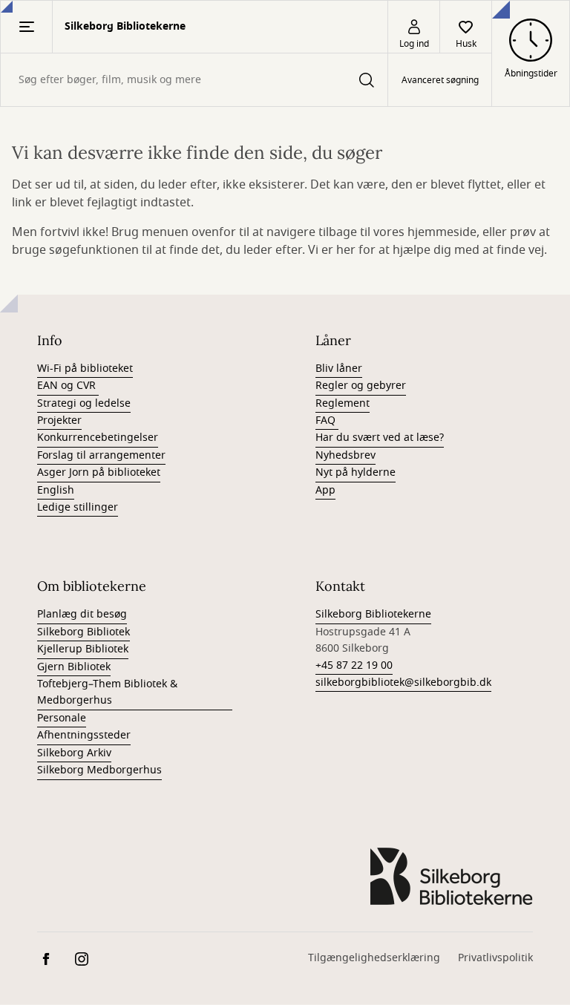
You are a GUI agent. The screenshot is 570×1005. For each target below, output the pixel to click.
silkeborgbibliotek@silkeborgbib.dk (403, 682)
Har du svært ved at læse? (379, 437)
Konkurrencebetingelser (97, 437)
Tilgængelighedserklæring (374, 958)
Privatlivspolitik (495, 958)
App (325, 490)
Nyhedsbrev (345, 455)
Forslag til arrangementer (101, 455)
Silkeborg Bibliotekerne (373, 614)
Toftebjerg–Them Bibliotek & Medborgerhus (107, 692)
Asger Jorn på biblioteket (98, 472)
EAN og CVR (68, 385)
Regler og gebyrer (360, 385)
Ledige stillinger (77, 507)
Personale (61, 718)
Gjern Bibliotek (74, 667)
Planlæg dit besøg (82, 614)
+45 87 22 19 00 (354, 665)
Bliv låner (338, 368)
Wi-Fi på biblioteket (85, 368)
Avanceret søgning (440, 80)
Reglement (342, 403)
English (55, 490)
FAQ (326, 420)
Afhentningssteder (84, 735)
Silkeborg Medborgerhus (99, 770)
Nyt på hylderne (355, 472)
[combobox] (194, 79)
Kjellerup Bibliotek (82, 649)
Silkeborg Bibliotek (83, 632)
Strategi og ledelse (84, 403)
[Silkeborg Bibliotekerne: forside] (451, 876)
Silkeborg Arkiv (74, 753)
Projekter (59, 420)
